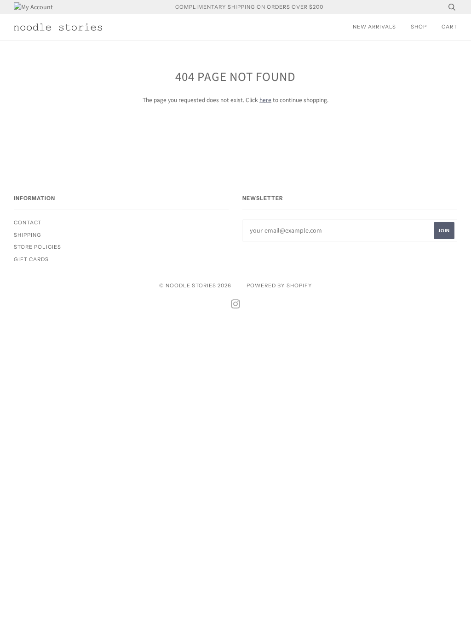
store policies (37, 247)
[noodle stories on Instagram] (236, 306)
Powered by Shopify (279, 285)
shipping (27, 235)
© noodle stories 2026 (195, 285)
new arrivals (374, 26)
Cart (449, 26)
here (265, 100)
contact (27, 222)
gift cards (31, 259)
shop (419, 26)
